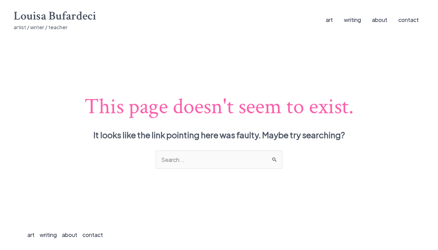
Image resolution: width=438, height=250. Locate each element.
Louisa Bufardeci (55, 16)
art (329, 19)
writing (352, 19)
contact (408, 19)
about (379, 19)
